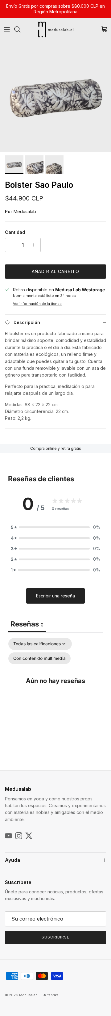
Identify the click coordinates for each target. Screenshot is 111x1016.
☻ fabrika (51, 995)
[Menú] (7, 29)
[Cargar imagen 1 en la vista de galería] (55, 96)
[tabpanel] (55, 693)
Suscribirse (55, 937)
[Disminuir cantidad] (10, 245)
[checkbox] (39, 658)
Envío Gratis (18, 6)
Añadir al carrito (55, 271)
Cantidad (15, 232)
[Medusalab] (55, 29)
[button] (55, 527)
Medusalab (25, 211)
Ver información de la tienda (37, 303)
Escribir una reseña (55, 595)
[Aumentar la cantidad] (35, 245)
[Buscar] (20, 29)
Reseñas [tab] (26, 624)
